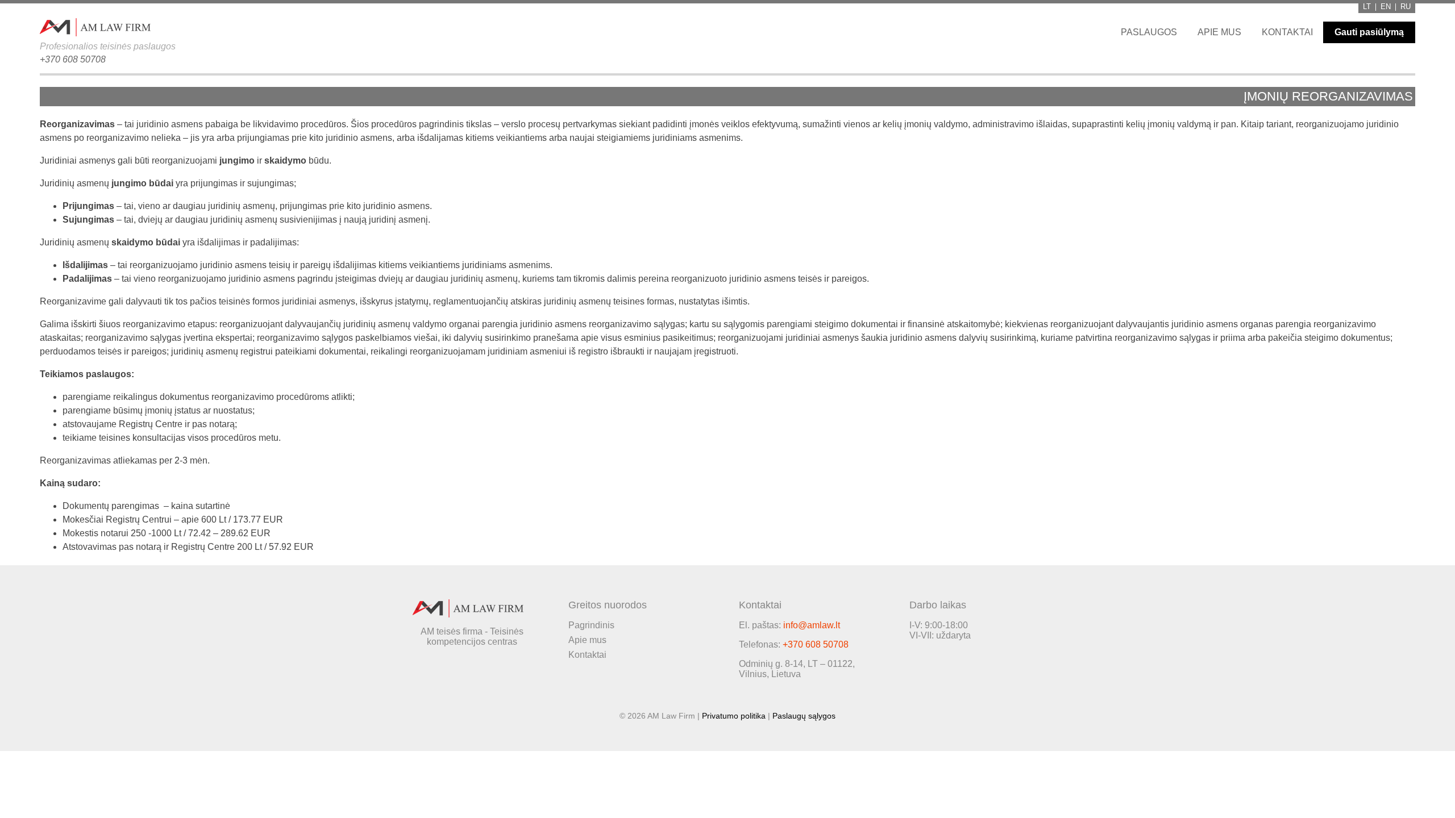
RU (1405, 7)
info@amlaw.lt (811, 625)
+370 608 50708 (73, 59)
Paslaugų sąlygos (803, 715)
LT (1367, 7)
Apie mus (1219, 32)
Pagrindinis (591, 625)
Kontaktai (1287, 32)
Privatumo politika (734, 715)
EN (1386, 7)
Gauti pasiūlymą (1369, 32)
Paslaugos (1149, 32)
